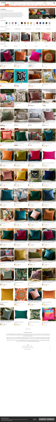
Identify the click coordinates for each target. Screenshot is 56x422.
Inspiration (52, 0)
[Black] (15, 145)
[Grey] (46, 125)
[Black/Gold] (42, 145)
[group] (6, 24)
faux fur (18, 337)
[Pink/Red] (17, 85)
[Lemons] (28, 125)
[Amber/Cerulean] (28, 145)
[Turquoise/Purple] (18, 85)
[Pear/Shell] (32, 85)
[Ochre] (3, 304)
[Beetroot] (0, 125)
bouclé (20, 337)
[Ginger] (43, 105)
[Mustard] (32, 264)
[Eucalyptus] (4, 125)
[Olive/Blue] (42, 85)
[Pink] (14, 105)
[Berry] (14, 145)
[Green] (0, 224)
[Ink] (32, 105)
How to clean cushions (28, 349)
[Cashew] (29, 105)
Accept (43, 419)
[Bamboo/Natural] (43, 165)
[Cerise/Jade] (29, 145)
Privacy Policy (10, 420)
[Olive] (18, 125)
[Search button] (35, 2)
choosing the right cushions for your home (33, 341)
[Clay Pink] (15, 125)
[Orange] (29, 125)
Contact (54, 0)
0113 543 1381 (3, 0)
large (25, 338)
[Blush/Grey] (3, 165)
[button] (54, 30)
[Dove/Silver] (46, 165)
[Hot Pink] (0, 264)
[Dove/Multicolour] (17, 324)
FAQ (49, 0)
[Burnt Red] (28, 105)
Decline (50, 419)
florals (38, 337)
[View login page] (51, 2)
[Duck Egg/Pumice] (28, 85)
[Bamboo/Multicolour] (42, 165)
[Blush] (29, 264)
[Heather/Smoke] (29, 85)
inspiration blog (22, 340)
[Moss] (17, 125)
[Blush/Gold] (43, 145)
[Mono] (15, 85)
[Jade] (14, 284)
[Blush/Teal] (46, 145)
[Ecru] (42, 105)
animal (49, 337)
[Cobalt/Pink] (14, 85)
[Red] (0, 85)
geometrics (42, 337)
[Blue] (42, 125)
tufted (23, 337)
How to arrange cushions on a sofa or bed (27, 347)
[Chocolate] (14, 125)
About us (47, 0)
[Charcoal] (3, 125)
